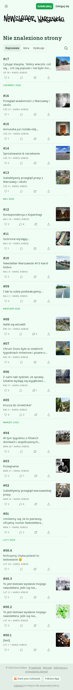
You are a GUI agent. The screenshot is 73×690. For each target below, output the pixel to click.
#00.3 (7, 578)
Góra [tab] (26, 48)
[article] (36, 68)
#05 (6, 400)
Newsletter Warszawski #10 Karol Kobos (25, 265)
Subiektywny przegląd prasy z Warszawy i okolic (23, 180)
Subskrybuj (45, 6)
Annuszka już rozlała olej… (21, 129)
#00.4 (7, 550)
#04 (6, 433)
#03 (6, 461)
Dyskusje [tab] (38, 48)
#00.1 (7, 635)
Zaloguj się (62, 6)
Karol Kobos (19, 72)
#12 (6, 209)
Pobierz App (52, 678)
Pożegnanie (11, 466)
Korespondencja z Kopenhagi (22, 214)
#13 (6, 172)
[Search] (66, 48)
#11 (6, 233)
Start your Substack (29, 678)
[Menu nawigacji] (6, 6)
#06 (6, 371)
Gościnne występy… (16, 239)
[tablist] (25, 48)
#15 (6, 124)
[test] (6, 640)
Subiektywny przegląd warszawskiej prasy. (27, 492)
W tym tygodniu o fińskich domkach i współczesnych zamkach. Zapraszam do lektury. (24, 440)
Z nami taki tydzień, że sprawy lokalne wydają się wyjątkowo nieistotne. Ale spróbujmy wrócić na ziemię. (27, 379)
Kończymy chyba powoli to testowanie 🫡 (21, 557)
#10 (6, 258)
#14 (6, 148)
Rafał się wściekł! (14, 324)
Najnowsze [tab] (12, 48)
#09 (6, 286)
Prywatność (35, 667)
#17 (6, 59)
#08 (6, 319)
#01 (6, 513)
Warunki (47, 667)
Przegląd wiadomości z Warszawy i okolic (26, 103)
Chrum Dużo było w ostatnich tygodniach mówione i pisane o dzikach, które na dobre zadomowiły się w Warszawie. (24, 350)
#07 (6, 343)
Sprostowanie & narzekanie (21, 153)
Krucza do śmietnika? (17, 405)
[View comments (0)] (21, 77)
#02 (6, 485)
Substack (19, 685)
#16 (6, 95)
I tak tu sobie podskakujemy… (23, 291)
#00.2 (7, 607)
